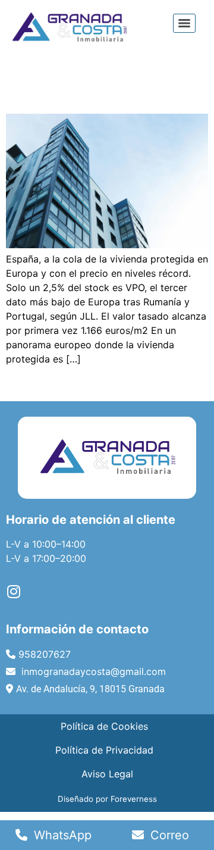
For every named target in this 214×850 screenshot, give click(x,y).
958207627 (44, 654)
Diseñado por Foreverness (107, 799)
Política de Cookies (104, 726)
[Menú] (184, 23)
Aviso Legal (107, 774)
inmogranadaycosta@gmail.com (92, 671)
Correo (168, 835)
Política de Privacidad (104, 750)
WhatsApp (61, 835)
